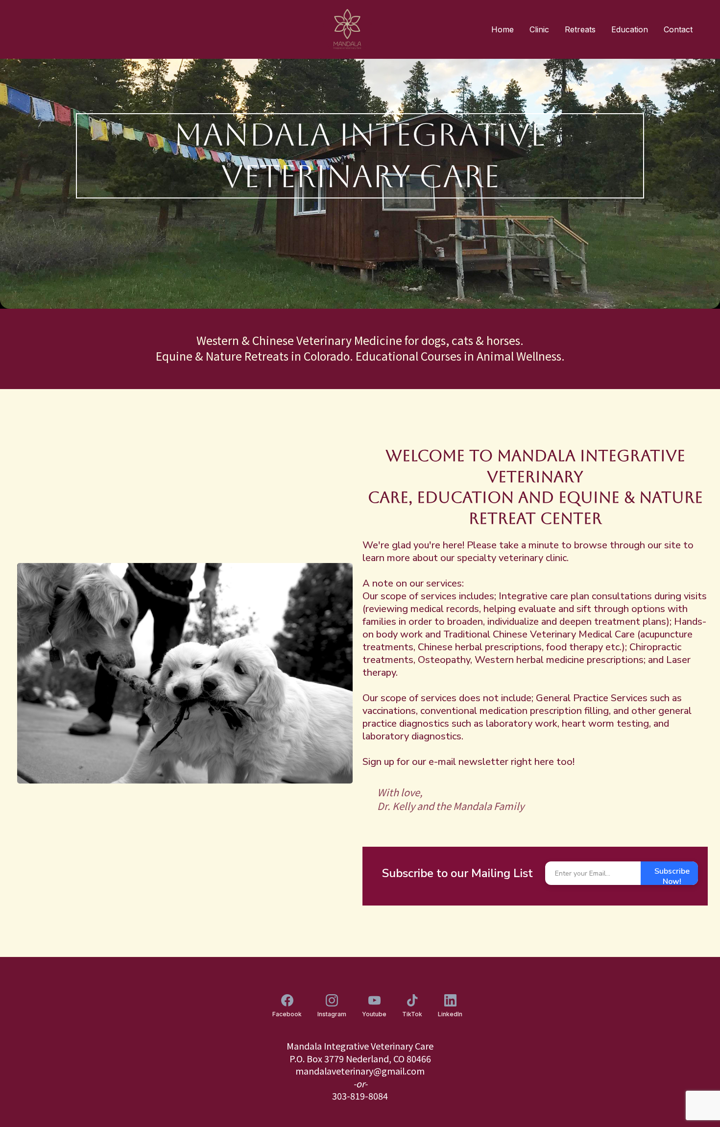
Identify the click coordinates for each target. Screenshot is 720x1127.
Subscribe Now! (672, 875)
